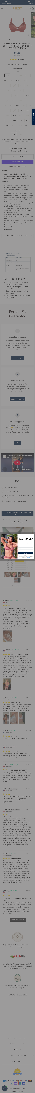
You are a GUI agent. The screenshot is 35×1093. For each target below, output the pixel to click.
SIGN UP (26, 553)
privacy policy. (28, 557)
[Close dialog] (33, 535)
